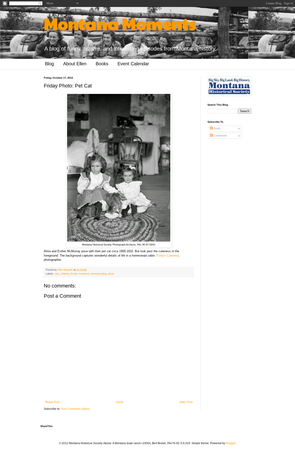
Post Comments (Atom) (75, 408)
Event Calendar (133, 63)
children (65, 273)
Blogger (231, 443)
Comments (220, 135)
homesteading (98, 273)
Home (119, 402)
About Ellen (74, 63)
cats (56, 273)
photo (111, 273)
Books (102, 63)
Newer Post (52, 402)
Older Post (185, 402)
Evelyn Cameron (167, 255)
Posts (216, 128)
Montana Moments (120, 23)
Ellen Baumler (66, 269)
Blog (49, 63)
